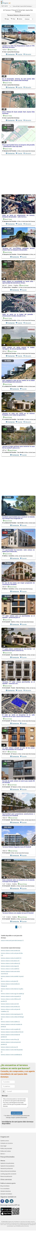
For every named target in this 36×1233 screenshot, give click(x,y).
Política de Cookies (5, 1151)
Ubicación (28, 54)
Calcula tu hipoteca (5, 1191)
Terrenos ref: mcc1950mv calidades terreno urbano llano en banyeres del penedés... (18, 249)
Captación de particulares (7, 1163)
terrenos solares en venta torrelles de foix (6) (12, 1032)
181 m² (18, 786)
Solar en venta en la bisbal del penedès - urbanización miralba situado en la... (18, 315)
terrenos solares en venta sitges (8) (10, 966)
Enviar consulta (16, 1113)
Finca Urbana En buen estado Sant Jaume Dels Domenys (18, 112)
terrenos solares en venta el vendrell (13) (11, 958)
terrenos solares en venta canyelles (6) (10, 1029)
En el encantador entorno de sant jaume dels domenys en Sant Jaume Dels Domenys (18, 79)
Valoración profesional (6, 1168)
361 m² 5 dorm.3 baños (19, 286)
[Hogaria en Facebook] (2, 1201)
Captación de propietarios (7, 1166)
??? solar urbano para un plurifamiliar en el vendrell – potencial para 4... (18, 616)
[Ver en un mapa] (7, 19)
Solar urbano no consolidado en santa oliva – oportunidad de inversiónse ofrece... (18, 282)
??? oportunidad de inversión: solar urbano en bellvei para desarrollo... (18, 550)
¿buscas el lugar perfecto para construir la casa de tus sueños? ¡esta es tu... (18, 447)
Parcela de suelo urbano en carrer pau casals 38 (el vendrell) (18, 781)
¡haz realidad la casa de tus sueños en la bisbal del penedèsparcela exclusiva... (18, 381)
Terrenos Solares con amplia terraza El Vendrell (18, 913)
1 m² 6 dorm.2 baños (18, 885)
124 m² (10, 50)
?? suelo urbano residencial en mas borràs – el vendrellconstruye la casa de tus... (18, 649)
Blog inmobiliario (5, 1186)
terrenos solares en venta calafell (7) (10, 968)
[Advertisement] (18, 175)
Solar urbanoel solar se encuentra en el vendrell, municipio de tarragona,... (18, 880)
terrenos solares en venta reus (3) (9, 1047)
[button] (22, 6)
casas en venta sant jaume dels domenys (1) (12, 940)
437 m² (19, 451)
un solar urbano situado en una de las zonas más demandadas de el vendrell (18, 748)
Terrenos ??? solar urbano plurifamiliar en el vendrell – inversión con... (18, 682)
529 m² (18, 352)
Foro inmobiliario (5, 1188)
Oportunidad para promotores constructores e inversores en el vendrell (18, 814)
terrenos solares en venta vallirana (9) (10, 963)
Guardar (20, 54)
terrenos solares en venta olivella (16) (10, 1006)
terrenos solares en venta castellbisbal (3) (11, 1054)
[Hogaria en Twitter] (7, 1201)
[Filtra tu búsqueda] (13, 19)
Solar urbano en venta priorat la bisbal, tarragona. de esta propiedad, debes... (18, 348)
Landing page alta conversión (8, 1174)
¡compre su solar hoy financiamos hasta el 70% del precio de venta (18, 46)
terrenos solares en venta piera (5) (9, 981)
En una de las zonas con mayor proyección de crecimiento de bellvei (18, 583)
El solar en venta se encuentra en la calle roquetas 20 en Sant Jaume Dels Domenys (18, 715)
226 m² (17, 588)
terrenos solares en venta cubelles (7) (10, 1021)
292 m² (18, 753)
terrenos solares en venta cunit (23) (10, 1004)
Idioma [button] (2, 1153)
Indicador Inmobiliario (6, 1194)
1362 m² (19, 819)
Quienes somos (4, 1140)
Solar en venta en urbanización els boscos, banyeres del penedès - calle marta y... (18, 216)
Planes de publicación (6, 1176)
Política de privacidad (6, 1148)
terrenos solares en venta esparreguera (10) (12, 1014)
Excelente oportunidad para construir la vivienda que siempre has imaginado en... (18, 517)
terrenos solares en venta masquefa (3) (11, 996)
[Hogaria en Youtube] (12, 1201)
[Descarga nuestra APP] (10, 1211)
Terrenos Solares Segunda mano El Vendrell (16, 847)
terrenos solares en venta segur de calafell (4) (12, 993)
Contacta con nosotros (6, 1143)
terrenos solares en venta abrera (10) (10, 960)
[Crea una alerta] (19, 19)
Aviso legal (3, 1146)
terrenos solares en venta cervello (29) (10, 950)
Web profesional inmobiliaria (8, 1171)
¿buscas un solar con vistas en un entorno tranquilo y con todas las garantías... (18, 414)
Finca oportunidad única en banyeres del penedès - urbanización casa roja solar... (18, 145)
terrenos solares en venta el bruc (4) (10, 1039)
